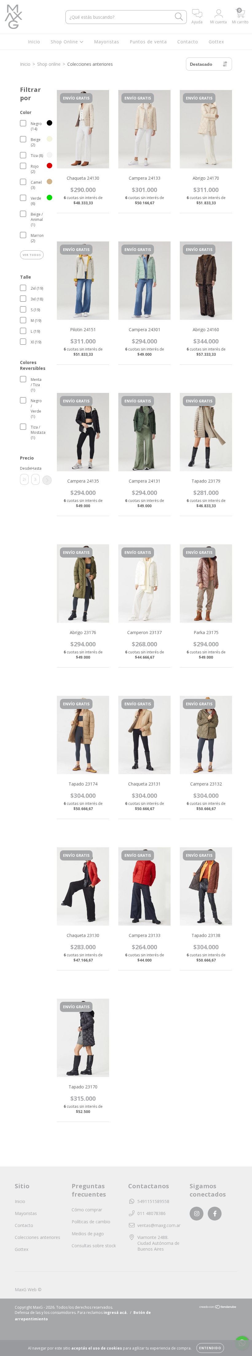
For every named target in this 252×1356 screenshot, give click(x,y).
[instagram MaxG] (196, 1214)
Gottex (216, 42)
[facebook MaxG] (215, 1214)
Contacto (187, 42)
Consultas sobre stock (94, 1245)
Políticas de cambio (91, 1222)
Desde (24, 468)
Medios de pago (88, 1233)
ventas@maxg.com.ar (158, 1225)
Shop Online (65, 42)
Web (32, 1289)
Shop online (49, 64)
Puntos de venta (148, 42)
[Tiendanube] (218, 1307)
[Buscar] (179, 17)
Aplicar (47, 480)
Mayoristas (106, 42)
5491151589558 (153, 1201)
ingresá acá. (116, 1312)
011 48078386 (151, 1213)
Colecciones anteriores (37, 1237)
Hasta (35, 468)
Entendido (210, 1348)
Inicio (34, 42)
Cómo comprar (87, 1210)
